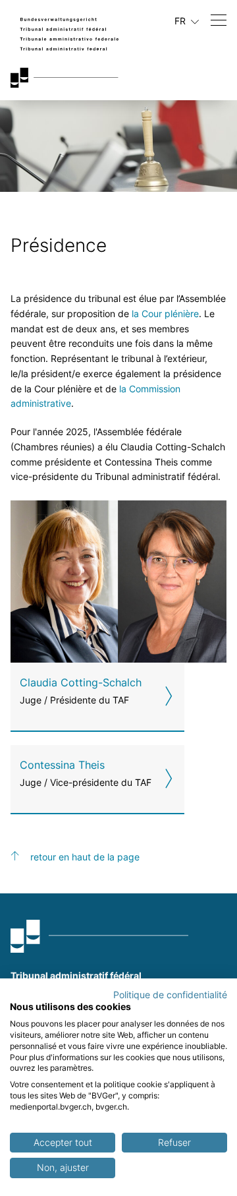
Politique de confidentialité (170, 995)
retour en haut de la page (85, 856)
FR (181, 20)
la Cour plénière (165, 313)
